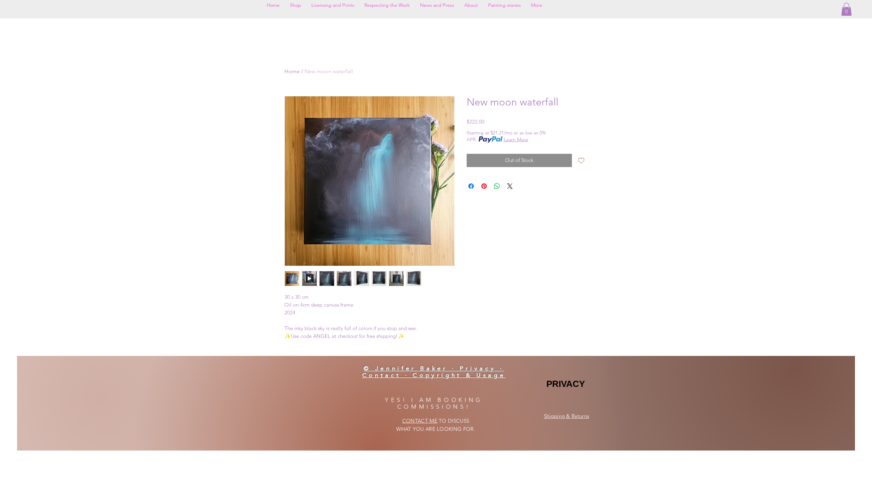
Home (292, 71)
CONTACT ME (419, 421)
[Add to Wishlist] (581, 160)
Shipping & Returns (566, 416)
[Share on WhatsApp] (497, 186)
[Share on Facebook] (471, 186)
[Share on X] (510, 186)
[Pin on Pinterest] (484, 186)
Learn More (516, 139)
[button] (846, 9)
